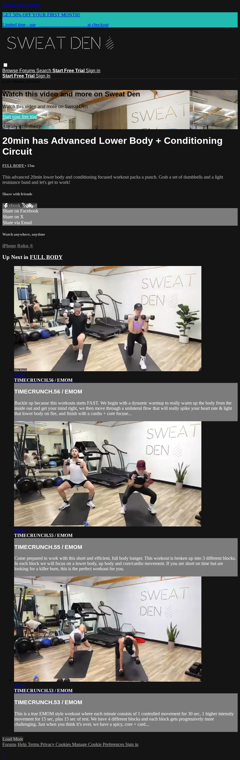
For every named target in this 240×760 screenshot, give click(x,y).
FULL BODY (13, 165)
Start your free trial (19, 116)
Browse (10, 70)
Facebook (12, 205)
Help (23, 744)
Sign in (93, 70)
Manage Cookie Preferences (98, 744)
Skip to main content (21, 4)
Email (31, 205)
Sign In (43, 75)
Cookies (64, 744)
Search (44, 70)
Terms (34, 744)
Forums (27, 70)
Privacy (48, 744)
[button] (5, 65)
